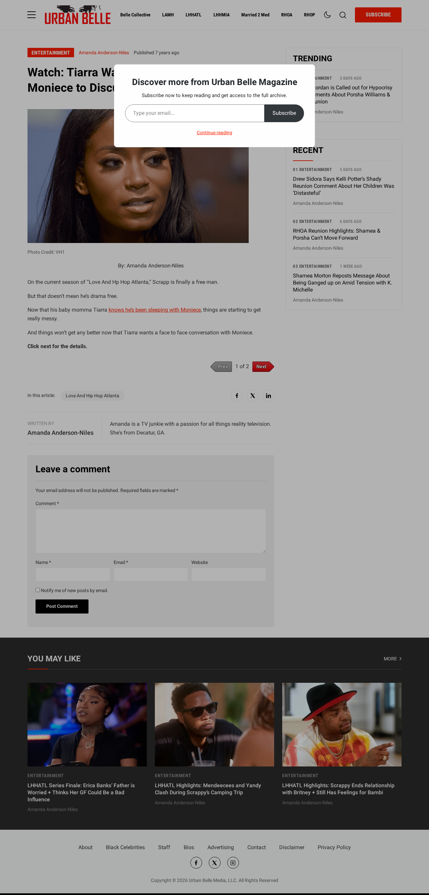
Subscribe (284, 113)
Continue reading (214, 132)
